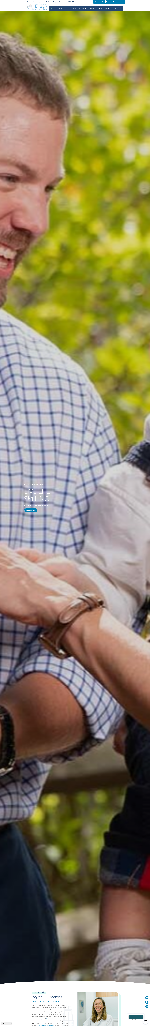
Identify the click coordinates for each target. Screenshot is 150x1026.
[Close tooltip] (143, 1014)
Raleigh (40, 1019)
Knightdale (49, 1019)
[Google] (146, 1002)
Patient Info (103, 8)
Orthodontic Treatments (76, 8)
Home (53, 8)
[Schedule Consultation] (145, 1021)
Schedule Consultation (136, 1016)
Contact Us (115, 8)
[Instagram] (146, 1006)
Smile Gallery (93, 8)
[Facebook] (146, 997)
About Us (60, 8)
